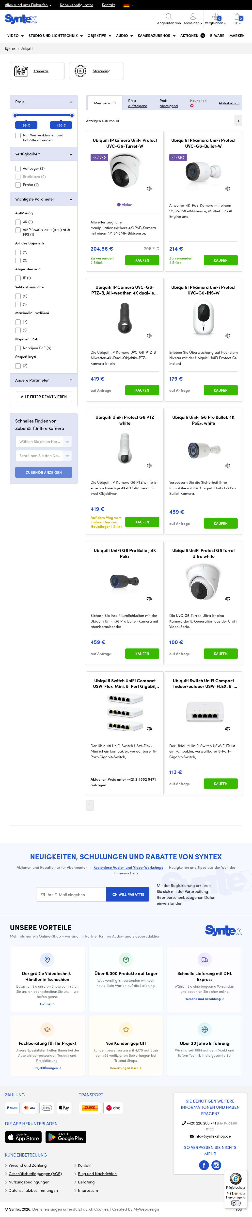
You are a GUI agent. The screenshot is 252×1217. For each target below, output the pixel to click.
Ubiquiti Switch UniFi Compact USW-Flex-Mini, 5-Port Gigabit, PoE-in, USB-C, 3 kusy (125, 683)
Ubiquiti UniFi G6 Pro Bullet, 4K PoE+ (125, 553)
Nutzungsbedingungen (29, 1182)
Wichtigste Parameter (34, 199)
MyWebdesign (146, 1209)
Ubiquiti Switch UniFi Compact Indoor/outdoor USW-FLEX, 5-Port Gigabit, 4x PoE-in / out (203, 683)
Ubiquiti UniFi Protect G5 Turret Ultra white (203, 553)
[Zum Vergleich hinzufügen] (149, 188)
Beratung (86, 1182)
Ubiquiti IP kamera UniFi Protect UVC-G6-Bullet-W (203, 143)
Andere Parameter (32, 380)
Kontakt (108, 4)
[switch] (236, 1203)
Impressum (88, 1190)
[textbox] (40, 441)
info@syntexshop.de (213, 1136)
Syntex (10, 48)
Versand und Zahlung (28, 1165)
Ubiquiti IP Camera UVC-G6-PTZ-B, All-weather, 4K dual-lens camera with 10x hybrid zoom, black (124, 290)
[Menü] (244, 1173)
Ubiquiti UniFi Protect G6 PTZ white (124, 420)
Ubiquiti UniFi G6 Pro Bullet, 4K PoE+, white (203, 420)
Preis (19, 101)
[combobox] (43, 441)
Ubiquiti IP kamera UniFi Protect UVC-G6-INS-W (203, 290)
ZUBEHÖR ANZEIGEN (44, 472)
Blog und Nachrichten (97, 1173)
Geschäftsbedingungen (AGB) (35, 1173)
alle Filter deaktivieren (44, 396)
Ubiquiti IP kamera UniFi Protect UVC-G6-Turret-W (125, 143)
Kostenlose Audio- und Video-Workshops (128, 867)
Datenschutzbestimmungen (33, 1190)
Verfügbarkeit (27, 154)
